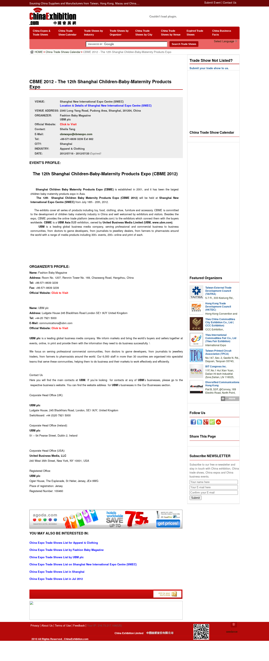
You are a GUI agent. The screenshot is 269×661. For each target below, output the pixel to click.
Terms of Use (63, 625)
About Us (47, 625)
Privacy (34, 625)
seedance (231, 631)
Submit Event (212, 2)
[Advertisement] (106, 65)
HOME (39, 52)
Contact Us (229, 2)
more (232, 398)
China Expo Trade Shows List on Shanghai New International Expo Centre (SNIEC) (83, 564)
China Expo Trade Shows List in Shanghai (56, 572)
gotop (234, 624)
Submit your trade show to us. (209, 68)
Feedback (79, 625)
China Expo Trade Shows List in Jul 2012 (56, 579)
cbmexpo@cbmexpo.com (76, 134)
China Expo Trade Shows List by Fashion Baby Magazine (66, 550)
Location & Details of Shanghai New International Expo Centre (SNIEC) (106, 105)
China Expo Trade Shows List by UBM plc (56, 557)
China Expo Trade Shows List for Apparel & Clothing (63, 543)
